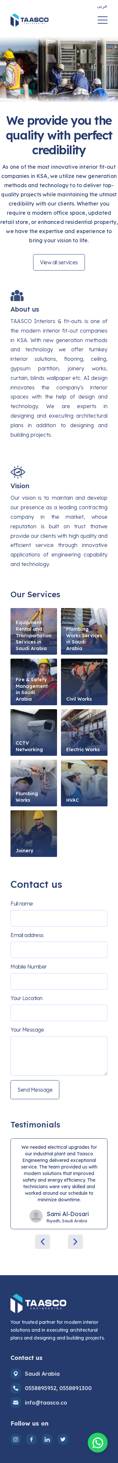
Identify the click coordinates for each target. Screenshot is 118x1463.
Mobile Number (28, 966)
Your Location (26, 998)
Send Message (34, 1089)
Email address (27, 935)
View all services (59, 262)
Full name (21, 903)
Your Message (27, 1029)
